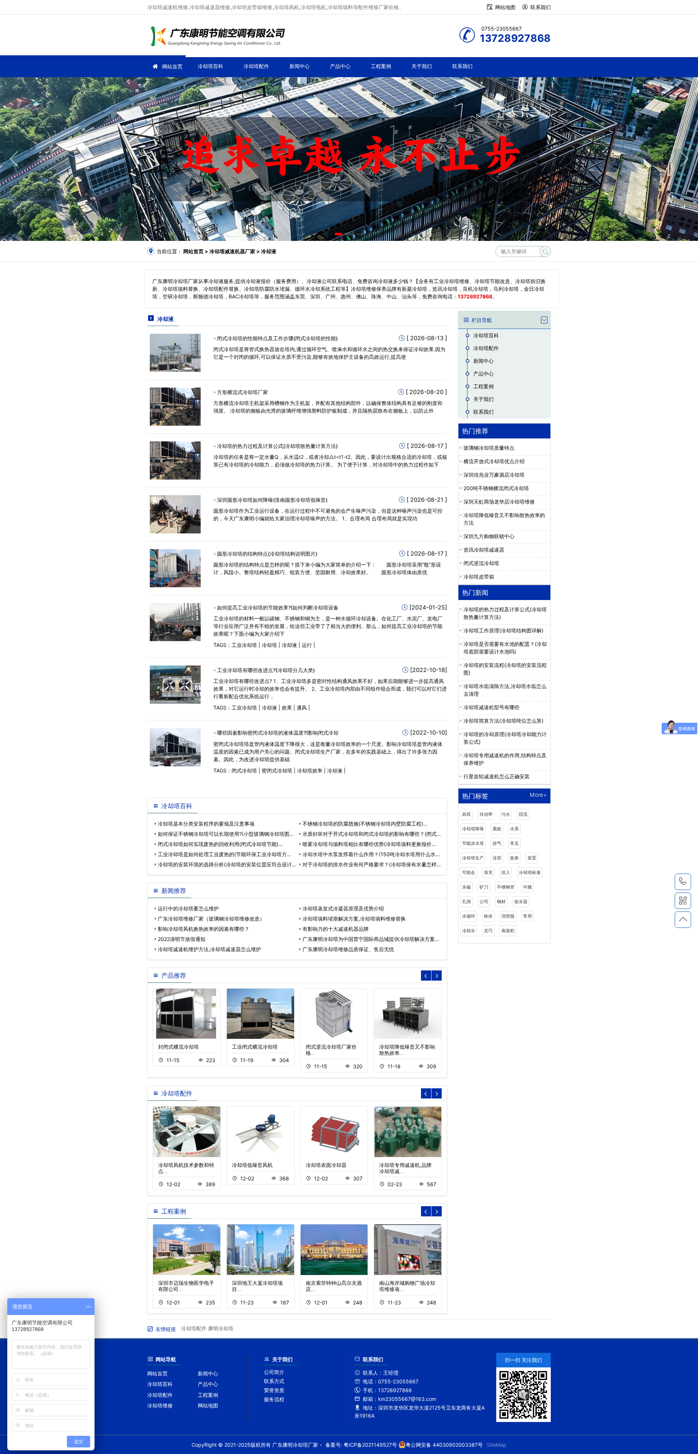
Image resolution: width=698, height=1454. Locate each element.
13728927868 (683, 882)
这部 (497, 858)
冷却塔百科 (210, 66)
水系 (514, 828)
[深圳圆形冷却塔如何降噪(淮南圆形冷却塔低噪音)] (175, 514)
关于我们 (422, 66)
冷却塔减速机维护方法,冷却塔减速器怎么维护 (209, 949)
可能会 (468, 872)
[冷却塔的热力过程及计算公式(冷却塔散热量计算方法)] (175, 460)
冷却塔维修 (160, 1405)
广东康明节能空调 (220, 37)
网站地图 (505, 7)
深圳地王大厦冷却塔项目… (257, 1286)
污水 (505, 814)
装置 (531, 858)
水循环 (468, 916)
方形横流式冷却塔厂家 (242, 392)
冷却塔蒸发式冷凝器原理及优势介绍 (343, 908)
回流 (523, 814)
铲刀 (484, 887)
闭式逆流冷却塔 (481, 563)
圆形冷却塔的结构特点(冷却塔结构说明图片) (267, 554)
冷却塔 (269, 645)
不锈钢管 (505, 887)
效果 (287, 707)
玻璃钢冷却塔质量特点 (489, 448)
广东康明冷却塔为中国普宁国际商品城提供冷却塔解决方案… (370, 939)
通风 (302, 707)
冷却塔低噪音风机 (252, 1165)
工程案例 (381, 66)
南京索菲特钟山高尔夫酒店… (334, 1286)
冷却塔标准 (530, 872)
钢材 (501, 901)
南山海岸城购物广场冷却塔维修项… (407, 1286)
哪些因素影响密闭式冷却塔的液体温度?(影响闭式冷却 (277, 733)
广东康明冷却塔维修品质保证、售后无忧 (348, 949)
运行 (307, 645)
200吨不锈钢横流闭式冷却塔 (496, 488)
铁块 (488, 916)
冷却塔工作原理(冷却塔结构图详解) (503, 630)
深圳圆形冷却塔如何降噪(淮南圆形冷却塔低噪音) (272, 500)
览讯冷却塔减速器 (484, 550)
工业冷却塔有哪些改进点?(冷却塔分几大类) (266, 670)
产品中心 (340, 66)
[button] (338, 234)
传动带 (486, 814)
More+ (538, 795)
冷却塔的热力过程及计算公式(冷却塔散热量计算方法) (277, 446)
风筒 (466, 814)
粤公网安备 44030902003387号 (444, 1445)
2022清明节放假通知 (181, 939)
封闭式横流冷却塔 (178, 1047)
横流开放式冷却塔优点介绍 (494, 461)
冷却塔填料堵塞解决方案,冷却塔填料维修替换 (354, 918)
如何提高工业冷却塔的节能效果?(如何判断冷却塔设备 (277, 607)
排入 (505, 872)
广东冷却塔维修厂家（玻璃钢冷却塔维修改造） (211, 918)
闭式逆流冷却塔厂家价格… (331, 1050)
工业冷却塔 (244, 645)
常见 (514, 843)
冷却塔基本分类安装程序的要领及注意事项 (206, 824)
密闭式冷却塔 (277, 770)
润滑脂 (507, 916)
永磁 (466, 887)
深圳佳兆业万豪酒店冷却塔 (494, 475)
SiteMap (496, 1445)
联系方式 (274, 1381)
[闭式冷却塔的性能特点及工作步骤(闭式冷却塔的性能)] (175, 352)
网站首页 (172, 66)
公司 (484, 901)
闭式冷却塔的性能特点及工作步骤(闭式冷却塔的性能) (277, 338)
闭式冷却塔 (244, 770)
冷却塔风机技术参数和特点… (186, 1168)
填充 (488, 872)
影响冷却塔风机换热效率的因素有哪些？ (203, 929)
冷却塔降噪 (473, 828)
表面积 (507, 930)
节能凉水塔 (473, 843)
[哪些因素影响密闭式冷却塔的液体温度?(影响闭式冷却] (175, 747)
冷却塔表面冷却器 (326, 1165)
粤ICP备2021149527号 (370, 1445)
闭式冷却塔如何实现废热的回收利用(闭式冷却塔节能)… (220, 844)
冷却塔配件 (256, 66)
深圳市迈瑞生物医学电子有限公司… (186, 1286)
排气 (497, 843)
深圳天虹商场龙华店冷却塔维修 (499, 501)
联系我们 (540, 7)
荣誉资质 (274, 1390)
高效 (497, 828)
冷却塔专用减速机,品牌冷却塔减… (405, 1168)
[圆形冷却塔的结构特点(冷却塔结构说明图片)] (175, 567)
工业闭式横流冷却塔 (255, 1047)
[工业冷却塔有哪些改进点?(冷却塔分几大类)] (175, 684)
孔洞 (466, 901)
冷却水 (468, 930)
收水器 (520, 901)
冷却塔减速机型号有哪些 (492, 707)
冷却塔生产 (473, 858)
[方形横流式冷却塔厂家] (175, 406)
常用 (527, 916)
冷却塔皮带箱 (479, 576)
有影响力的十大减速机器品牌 (335, 929)
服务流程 (274, 1399)
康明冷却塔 (220, 1328)
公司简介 (274, 1372)
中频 (527, 887)
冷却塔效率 (309, 770)
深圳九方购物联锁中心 (489, 536)
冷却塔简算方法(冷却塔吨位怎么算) (503, 721)
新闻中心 (299, 66)
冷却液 (289, 645)
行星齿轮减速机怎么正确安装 (497, 776)
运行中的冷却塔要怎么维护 (188, 908)
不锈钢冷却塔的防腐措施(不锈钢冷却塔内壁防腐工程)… (365, 824)
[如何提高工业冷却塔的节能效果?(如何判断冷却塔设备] (175, 621)
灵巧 (488, 930)
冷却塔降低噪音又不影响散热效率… (407, 1050)
